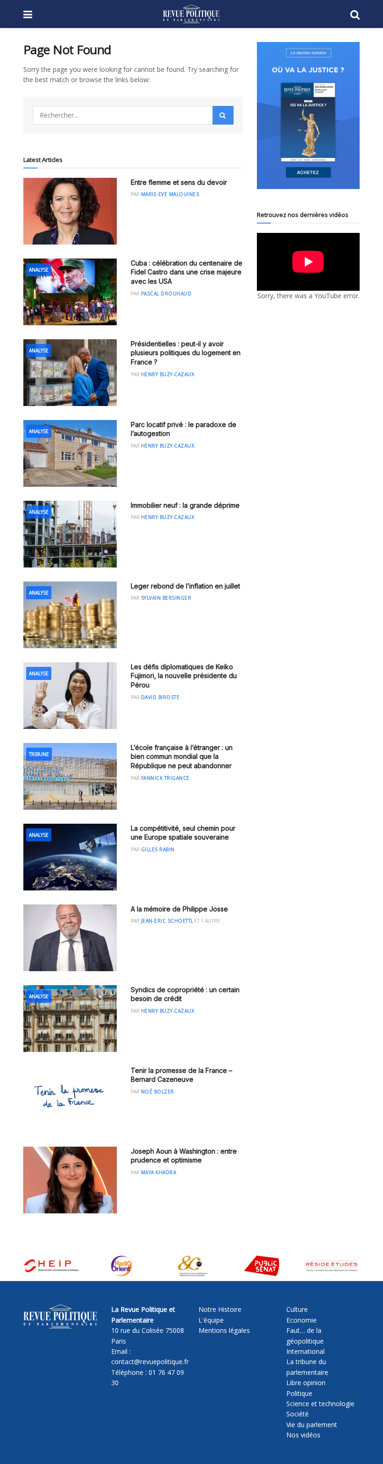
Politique (299, 1393)
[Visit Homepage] (191, 14)
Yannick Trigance (165, 778)
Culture (297, 1309)
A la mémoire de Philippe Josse (179, 909)
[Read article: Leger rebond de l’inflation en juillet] (70, 614)
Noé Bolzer (157, 1091)
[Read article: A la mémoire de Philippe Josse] (70, 937)
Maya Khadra (159, 1172)
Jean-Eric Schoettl (167, 921)
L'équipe (211, 1320)
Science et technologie (320, 1403)
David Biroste (160, 697)
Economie (301, 1320)
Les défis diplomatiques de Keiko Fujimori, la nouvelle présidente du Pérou (184, 676)
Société (297, 1413)
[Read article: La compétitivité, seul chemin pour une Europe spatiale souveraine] (70, 857)
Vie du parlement (311, 1424)
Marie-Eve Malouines (170, 194)
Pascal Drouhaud (166, 293)
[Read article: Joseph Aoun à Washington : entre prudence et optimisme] (70, 1180)
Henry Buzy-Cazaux (168, 374)
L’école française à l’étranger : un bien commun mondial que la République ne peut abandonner (182, 756)
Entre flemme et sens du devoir (179, 182)
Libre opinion (306, 1382)
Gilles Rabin (158, 849)
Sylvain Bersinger (166, 598)
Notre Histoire (220, 1309)
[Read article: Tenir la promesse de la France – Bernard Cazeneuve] (70, 1099)
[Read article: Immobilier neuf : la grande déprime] (70, 534)
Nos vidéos (303, 1434)
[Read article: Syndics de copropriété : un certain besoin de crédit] (70, 1018)
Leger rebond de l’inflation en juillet (185, 586)
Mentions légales (224, 1330)
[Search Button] (355, 14)
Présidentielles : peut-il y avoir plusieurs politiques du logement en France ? (186, 353)
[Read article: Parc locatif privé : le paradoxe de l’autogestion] (70, 453)
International (305, 1351)
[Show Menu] (27, 14)
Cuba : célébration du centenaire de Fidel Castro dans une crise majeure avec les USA (186, 272)
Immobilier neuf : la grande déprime (185, 505)
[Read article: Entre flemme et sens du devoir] (70, 211)
